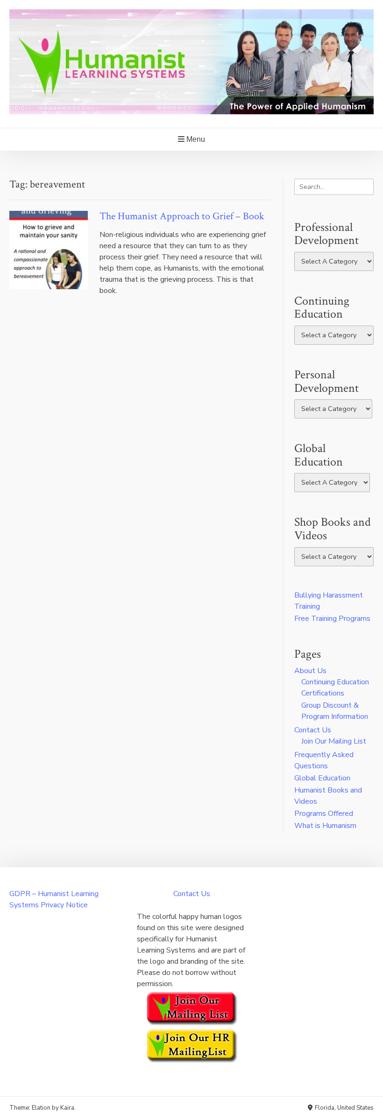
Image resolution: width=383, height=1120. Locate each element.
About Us (310, 671)
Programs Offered (323, 813)
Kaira (67, 1108)
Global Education (322, 778)
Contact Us (312, 730)
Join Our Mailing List (333, 741)
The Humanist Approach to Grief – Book (181, 216)
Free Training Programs (332, 618)
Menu (194, 139)
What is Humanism (325, 826)
